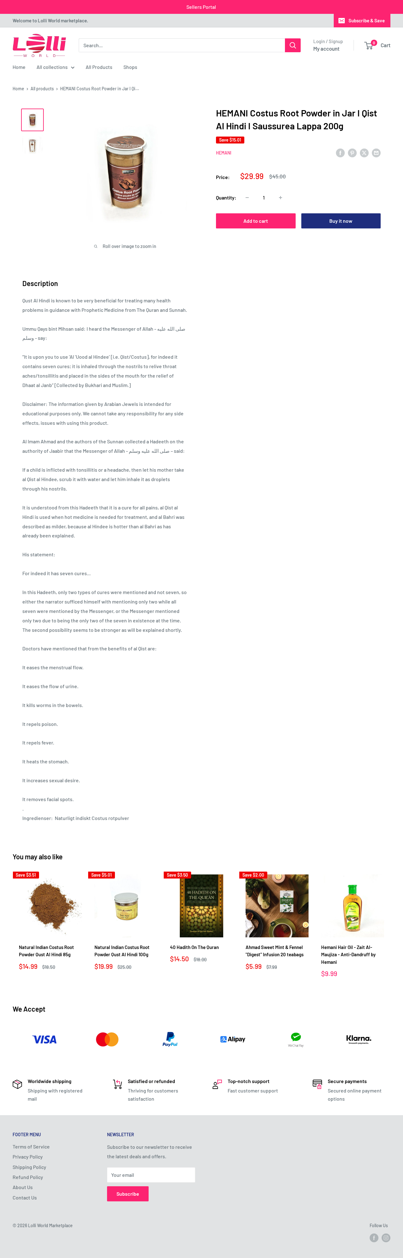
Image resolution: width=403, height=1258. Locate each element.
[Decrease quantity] (247, 197)
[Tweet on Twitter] (364, 152)
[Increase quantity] (280, 197)
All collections (52, 67)
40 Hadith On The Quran (194, 947)
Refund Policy (28, 1177)
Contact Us (25, 1197)
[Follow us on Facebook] (374, 1237)
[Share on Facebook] (340, 152)
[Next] (390, 926)
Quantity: (226, 197)
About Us (23, 1187)
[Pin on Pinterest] (352, 152)
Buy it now (340, 221)
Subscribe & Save (367, 20)
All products (42, 88)
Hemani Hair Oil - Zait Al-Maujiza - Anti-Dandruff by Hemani (348, 954)
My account (326, 48)
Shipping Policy (29, 1167)
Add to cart (255, 221)
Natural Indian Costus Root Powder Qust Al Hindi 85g (46, 950)
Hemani (223, 153)
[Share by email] (376, 152)
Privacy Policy (28, 1157)
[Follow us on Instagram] (386, 1237)
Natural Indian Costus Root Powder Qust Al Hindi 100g (122, 950)
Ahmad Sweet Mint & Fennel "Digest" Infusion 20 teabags (275, 950)
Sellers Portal (201, 7)
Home (19, 67)
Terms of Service (31, 1146)
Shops (130, 67)
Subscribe (127, 1194)
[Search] (293, 45)
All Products (99, 67)
